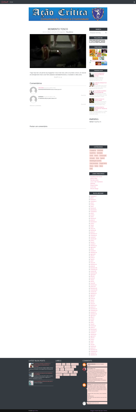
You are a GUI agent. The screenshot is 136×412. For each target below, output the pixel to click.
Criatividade (100, 150)
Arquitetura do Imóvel (96, 176)
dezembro (93, 210)
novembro (93, 196)
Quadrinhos (93, 153)
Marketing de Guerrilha (95, 161)
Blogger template (94, 410)
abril (91, 227)
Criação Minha (103, 163)
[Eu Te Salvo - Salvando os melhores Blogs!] (98, 63)
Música (91, 166)
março (92, 228)
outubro (92, 237)
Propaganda (61, 32)
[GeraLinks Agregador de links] (104, 63)
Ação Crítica (35, 410)
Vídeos (101, 166)
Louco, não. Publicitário (96, 182)
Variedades (99, 153)
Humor (55, 32)
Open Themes (103, 410)
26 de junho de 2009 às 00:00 (49, 87)
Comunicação (102, 155)
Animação (92, 158)
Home (11, 2)
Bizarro (50, 32)
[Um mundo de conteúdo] (92, 63)
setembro (93, 239)
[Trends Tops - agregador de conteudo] (101, 58)
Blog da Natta (94, 185)
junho (92, 205)
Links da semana (94, 163)
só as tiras (93, 187)
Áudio (91, 168)
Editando (92, 183)
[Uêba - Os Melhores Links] (95, 58)
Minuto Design (94, 188)
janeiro (92, 220)
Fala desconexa (94, 180)
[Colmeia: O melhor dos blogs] (98, 61)
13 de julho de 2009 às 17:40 (49, 96)
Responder (83, 95)
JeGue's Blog (93, 178)
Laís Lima (40, 87)
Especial (102, 158)
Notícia (96, 166)
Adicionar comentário (35, 105)
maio (92, 206)
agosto (92, 247)
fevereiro (93, 199)
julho (92, 198)
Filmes (97, 158)
